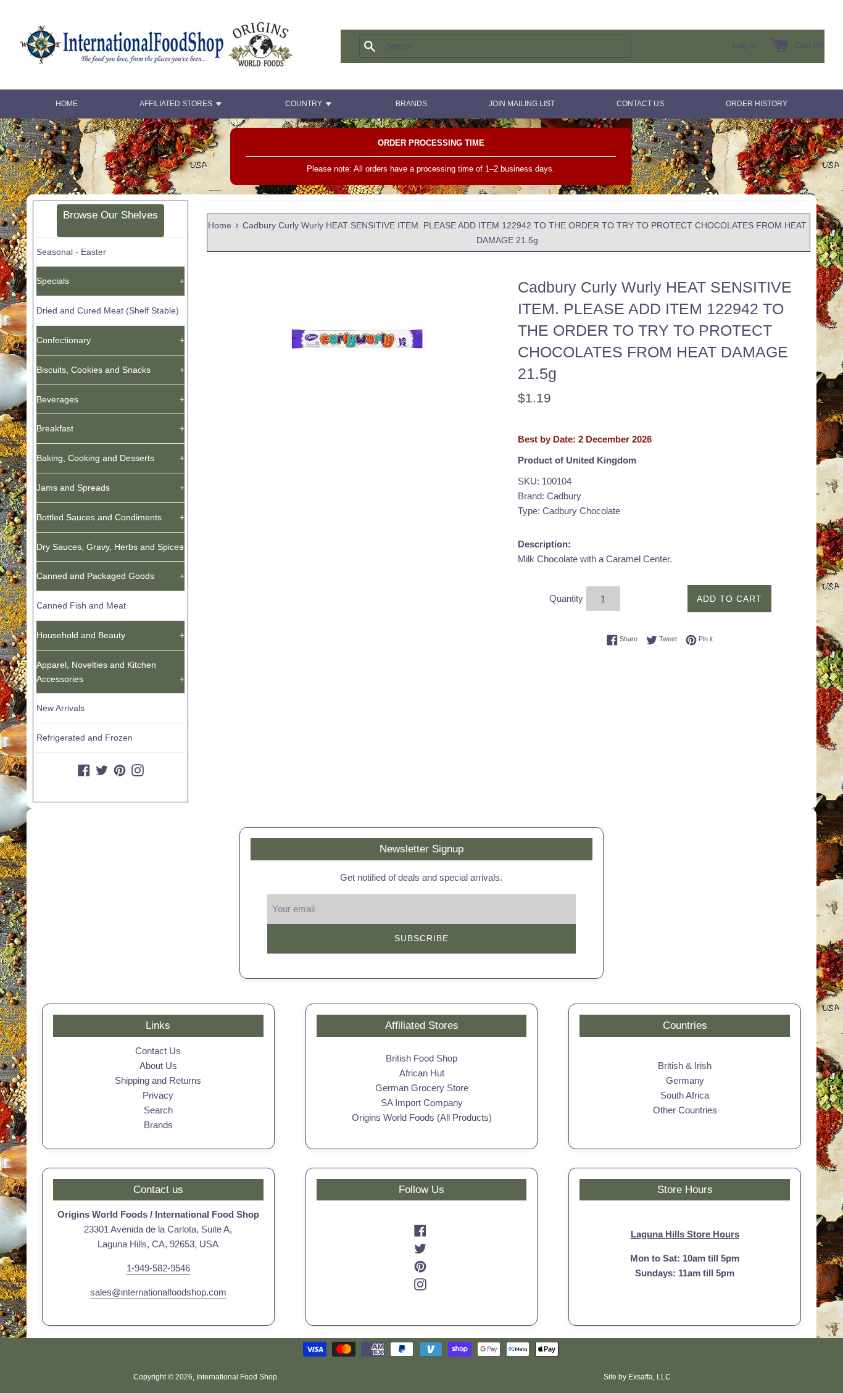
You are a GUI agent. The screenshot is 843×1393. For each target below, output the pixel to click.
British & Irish (685, 1065)
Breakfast (110, 428)
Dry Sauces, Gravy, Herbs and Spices (110, 547)
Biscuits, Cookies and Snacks (110, 370)
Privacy (158, 1095)
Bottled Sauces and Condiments (110, 517)
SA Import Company (422, 1102)
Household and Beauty (110, 635)
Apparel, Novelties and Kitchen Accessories (110, 672)
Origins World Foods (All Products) (422, 1117)
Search (158, 1110)
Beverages (110, 399)
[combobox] (515, 46)
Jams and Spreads (110, 488)
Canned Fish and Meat (81, 605)
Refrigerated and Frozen (84, 737)
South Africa (684, 1095)
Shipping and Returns (158, 1080)
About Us (158, 1065)
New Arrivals (60, 708)
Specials (110, 281)
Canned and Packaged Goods (110, 576)
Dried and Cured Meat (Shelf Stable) (107, 310)
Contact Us (158, 1051)
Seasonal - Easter (71, 252)
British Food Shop (421, 1058)
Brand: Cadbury (549, 496)
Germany (685, 1080)
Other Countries (685, 1110)
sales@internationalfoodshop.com (158, 1292)
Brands (158, 1125)
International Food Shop (236, 1377)
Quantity (566, 598)
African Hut (421, 1073)
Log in (745, 45)
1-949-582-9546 (158, 1268)
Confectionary (110, 340)
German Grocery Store (421, 1088)
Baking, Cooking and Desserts (110, 458)
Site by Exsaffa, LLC (637, 1377)
